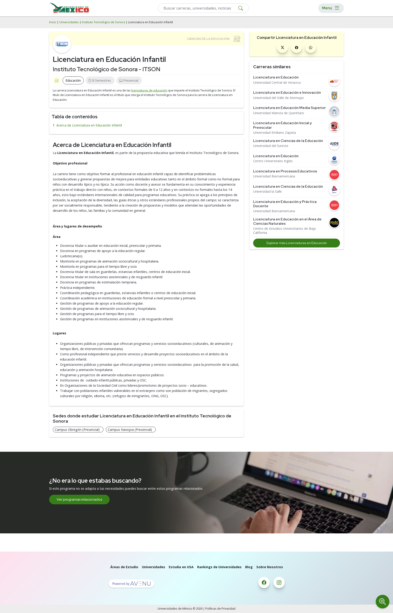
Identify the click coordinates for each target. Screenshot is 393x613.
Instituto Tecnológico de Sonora (103, 22)
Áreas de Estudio (124, 567)
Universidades (69, 22)
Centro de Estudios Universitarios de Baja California (284, 231)
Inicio (52, 22)
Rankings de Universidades (219, 567)
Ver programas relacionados (79, 499)
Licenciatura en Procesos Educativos (285, 171)
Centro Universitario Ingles (273, 161)
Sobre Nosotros (269, 567)
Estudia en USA (181, 567)
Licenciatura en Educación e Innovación (287, 92)
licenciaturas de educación (149, 90)
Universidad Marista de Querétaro (278, 113)
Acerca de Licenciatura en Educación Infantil (89, 125)
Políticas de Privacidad (220, 608)
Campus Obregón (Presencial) (77, 429)
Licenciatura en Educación (276, 77)
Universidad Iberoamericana (274, 176)
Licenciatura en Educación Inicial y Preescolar (282, 125)
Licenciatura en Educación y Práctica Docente (285, 203)
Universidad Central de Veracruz (277, 83)
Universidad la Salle (267, 191)
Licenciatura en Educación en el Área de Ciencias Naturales (287, 221)
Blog (249, 567)
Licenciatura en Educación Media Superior (289, 108)
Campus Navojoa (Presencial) (130, 429)
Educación (73, 80)
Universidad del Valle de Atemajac (278, 98)
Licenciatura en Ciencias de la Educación (288, 141)
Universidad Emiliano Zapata (274, 133)
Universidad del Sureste (270, 146)
